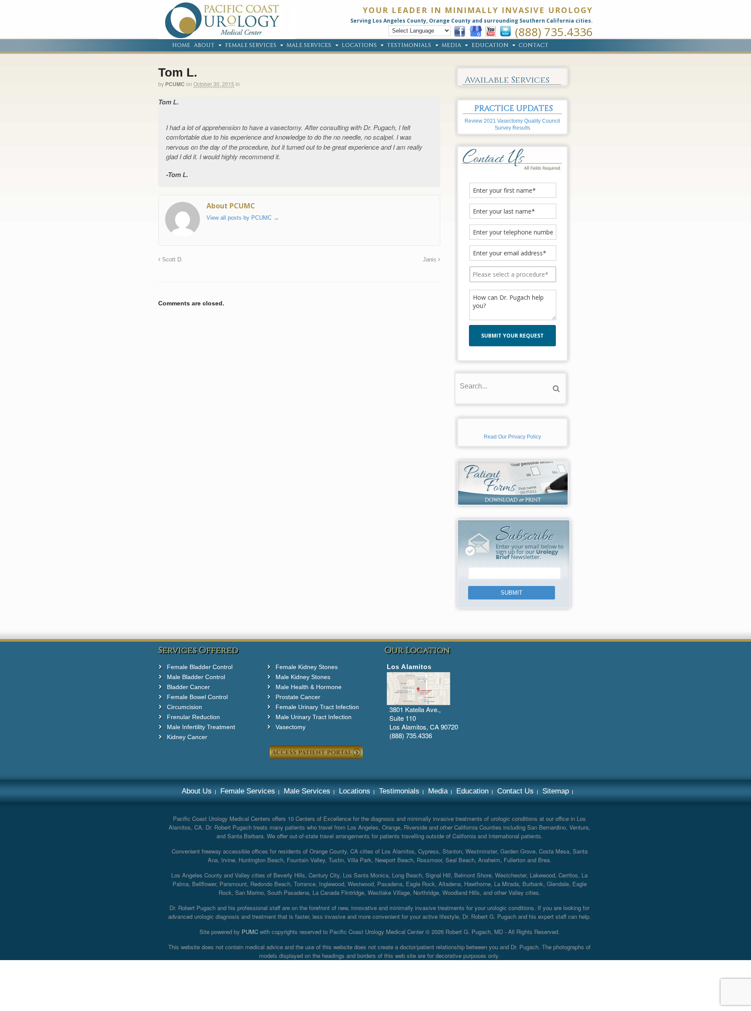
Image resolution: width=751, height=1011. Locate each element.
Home (181, 45)
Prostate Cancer (298, 696)
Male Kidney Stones (303, 676)
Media (451, 45)
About (204, 45)
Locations (359, 45)
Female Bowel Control (197, 696)
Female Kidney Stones (307, 666)
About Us (197, 791)
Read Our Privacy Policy (512, 437)
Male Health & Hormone (309, 686)
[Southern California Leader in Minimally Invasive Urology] (227, 34)
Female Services (250, 45)
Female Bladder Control (200, 666)
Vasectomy (291, 726)
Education (490, 45)
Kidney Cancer (187, 736)
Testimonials (409, 45)
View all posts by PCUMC (242, 217)
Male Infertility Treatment (201, 726)
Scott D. (171, 260)
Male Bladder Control (196, 676)
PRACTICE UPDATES (513, 108)
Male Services (308, 45)
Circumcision (184, 706)
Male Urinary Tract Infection (314, 716)
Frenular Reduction (193, 716)
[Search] (556, 388)
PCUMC (175, 84)
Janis (430, 260)
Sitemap (555, 791)
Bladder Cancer (188, 686)
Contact (533, 45)
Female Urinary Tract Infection (317, 706)
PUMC (250, 931)
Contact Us (515, 791)
